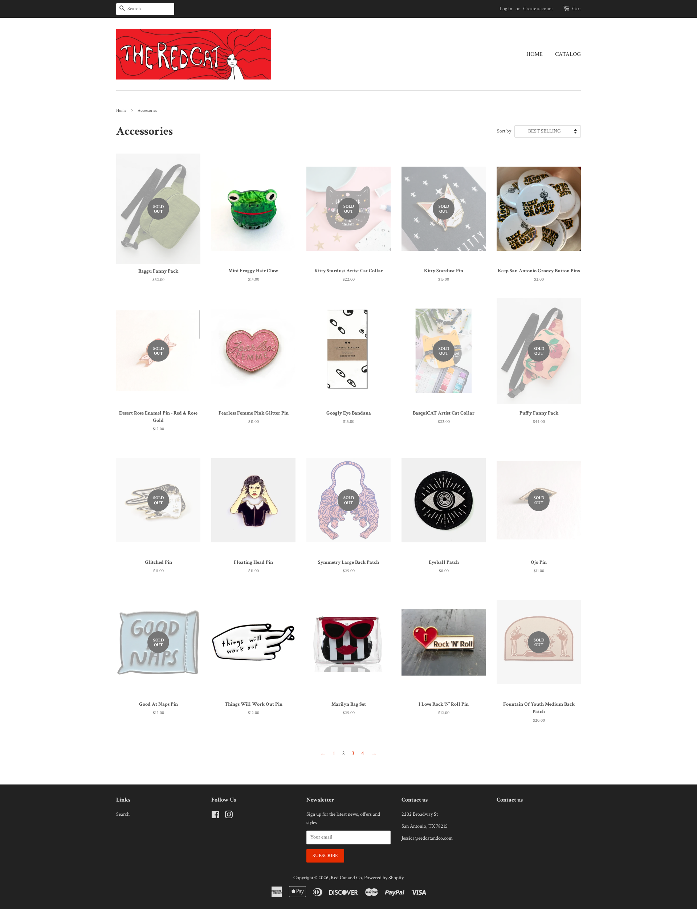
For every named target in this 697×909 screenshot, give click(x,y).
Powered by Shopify (384, 878)
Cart (576, 8)
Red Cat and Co (346, 878)
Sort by (504, 130)
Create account (538, 8)
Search (123, 814)
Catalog (568, 54)
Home (534, 54)
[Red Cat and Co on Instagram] (229, 816)
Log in (506, 8)
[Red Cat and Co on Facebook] (215, 816)
